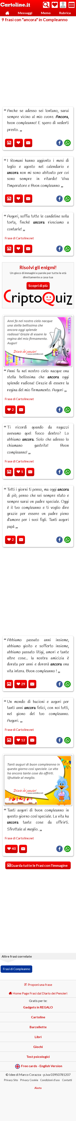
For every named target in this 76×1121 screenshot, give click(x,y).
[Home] (7, 13)
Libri (38, 1037)
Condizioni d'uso (50, 1080)
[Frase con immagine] (9, 143)
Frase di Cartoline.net (19, 238)
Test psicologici (38, 1056)
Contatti (67, 1080)
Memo (46, 13)
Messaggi (25, 13)
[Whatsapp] (67, 143)
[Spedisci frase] (28, 143)
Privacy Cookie (29, 1080)
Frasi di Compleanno (16, 969)
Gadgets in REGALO (38, 1007)
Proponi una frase (39, 984)
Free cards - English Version (41, 1066)
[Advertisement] (38, 61)
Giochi (38, 1047)
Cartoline (38, 1017)
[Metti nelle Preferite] (18, 143)
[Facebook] (59, 143)
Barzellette (38, 1027)
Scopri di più (38, 285)
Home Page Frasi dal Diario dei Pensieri (39, 993)
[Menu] (71, 5)
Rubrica (65, 13)
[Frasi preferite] (54, 5)
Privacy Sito (11, 1080)
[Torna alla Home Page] (15, 5)
